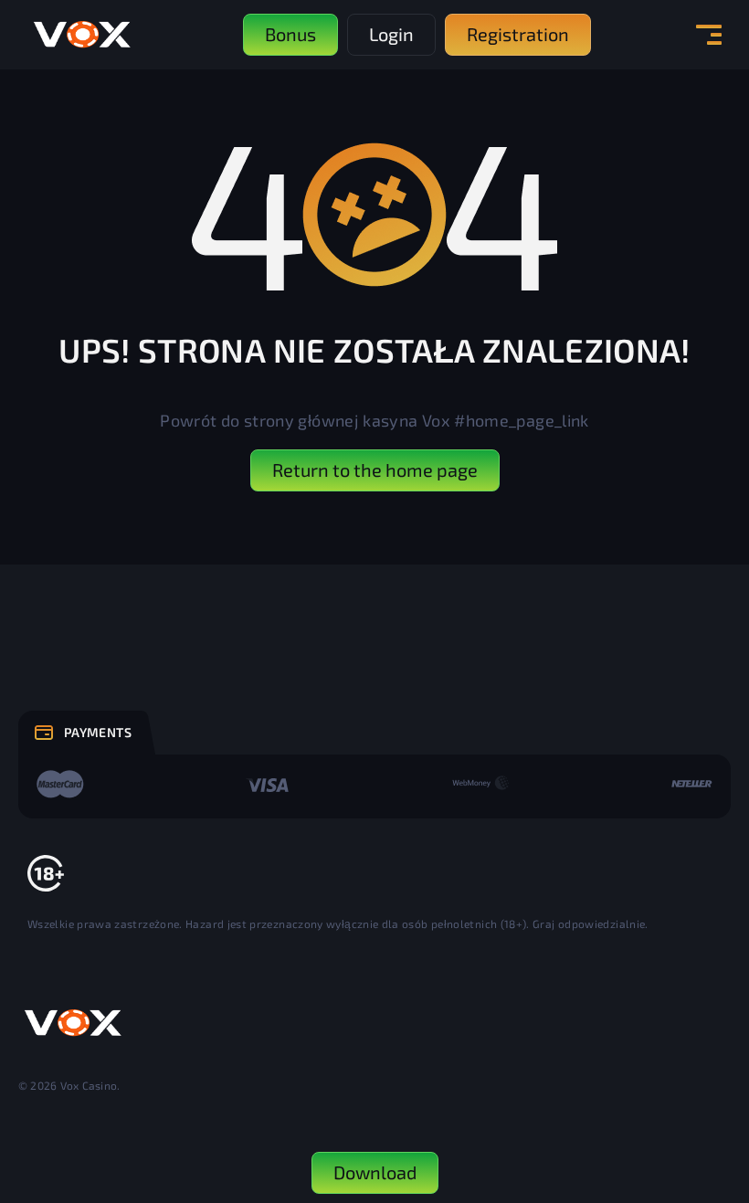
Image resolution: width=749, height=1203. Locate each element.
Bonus (290, 34)
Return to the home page (375, 469)
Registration (518, 34)
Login (391, 34)
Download (375, 1172)
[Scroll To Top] (695, 1090)
